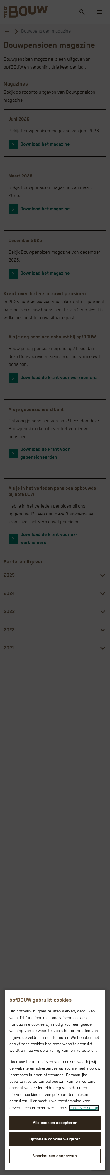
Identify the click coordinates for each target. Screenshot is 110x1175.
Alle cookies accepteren (55, 1123)
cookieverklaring (84, 1108)
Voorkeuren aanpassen (55, 1156)
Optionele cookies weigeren (55, 1139)
